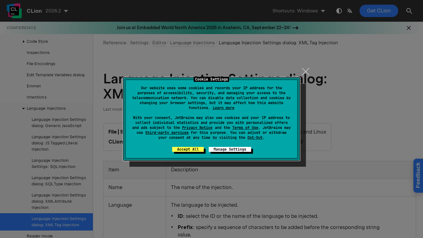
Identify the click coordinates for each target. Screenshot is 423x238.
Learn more (223, 107)
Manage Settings (230, 149)
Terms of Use (245, 127)
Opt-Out (255, 137)
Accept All (188, 149)
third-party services (167, 132)
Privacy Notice (197, 127)
